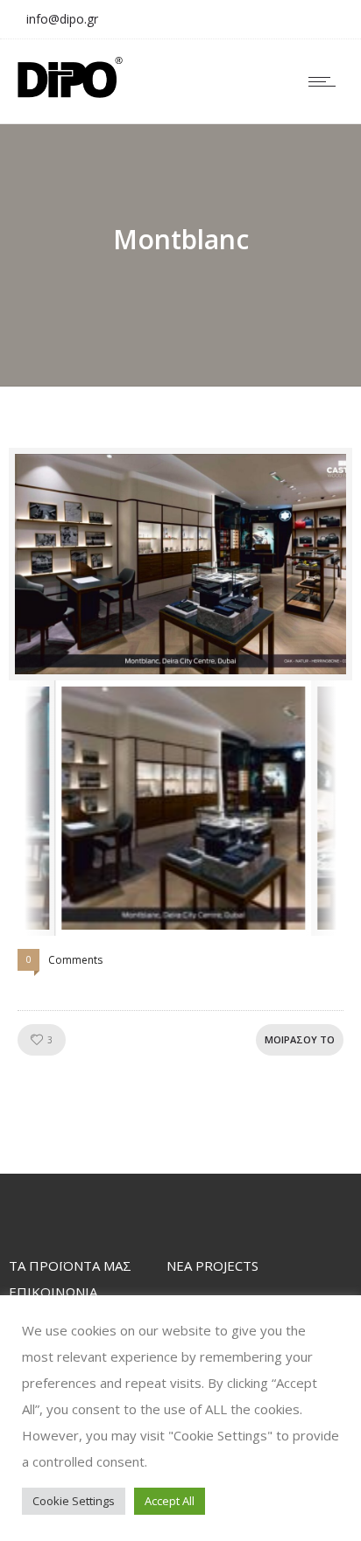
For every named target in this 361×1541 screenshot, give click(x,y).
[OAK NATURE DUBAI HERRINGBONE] (180, 564)
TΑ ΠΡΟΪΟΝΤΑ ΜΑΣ (70, 1265)
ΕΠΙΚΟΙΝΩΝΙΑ (53, 1291)
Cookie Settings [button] (73, 1501)
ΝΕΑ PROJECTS (212, 1265)
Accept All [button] (170, 1501)
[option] (180, 564)
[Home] (70, 92)
